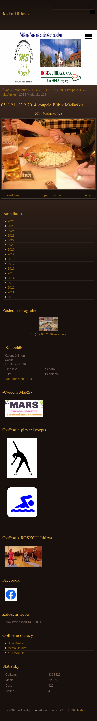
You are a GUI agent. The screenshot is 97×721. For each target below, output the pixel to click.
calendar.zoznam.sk (18, 379)
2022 (11, 240)
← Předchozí (11, 195)
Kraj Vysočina (17, 653)
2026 (11, 221)
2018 (11, 259)
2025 (11, 226)
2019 (11, 254)
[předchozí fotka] (9, 154)
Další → (89, 195)
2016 (11, 268)
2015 (11, 273)
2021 (11, 245)
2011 (11, 292)
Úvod (6, 90)
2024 (11, 231)
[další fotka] (87, 154)
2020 (11, 249)
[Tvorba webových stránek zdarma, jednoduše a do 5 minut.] (36, 711)
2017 (11, 264)
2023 (11, 235)
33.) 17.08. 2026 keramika (48, 334)
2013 (11, 283)
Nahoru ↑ (83, 710)
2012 (11, 287)
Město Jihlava (17, 648)
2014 (34, 90)
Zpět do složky (52, 195)
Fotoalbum (20, 90)
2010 (11, 297)
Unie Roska (16, 643)
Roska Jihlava (15, 13)
